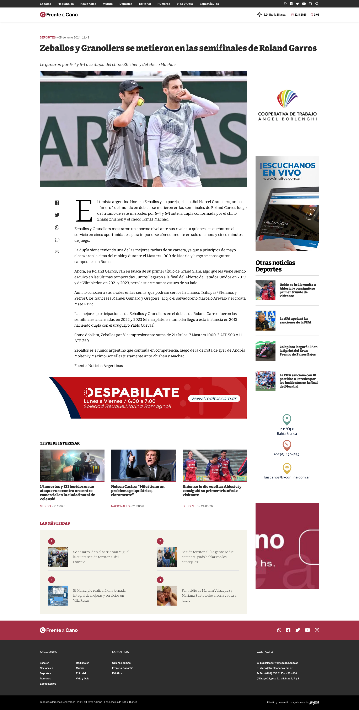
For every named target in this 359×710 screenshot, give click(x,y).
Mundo (108, 3)
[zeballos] (143, 129)
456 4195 (278, 673)
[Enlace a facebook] (291, 3)
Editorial (145, 3)
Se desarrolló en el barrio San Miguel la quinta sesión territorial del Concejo (101, 557)
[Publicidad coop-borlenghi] (287, 104)
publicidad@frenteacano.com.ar (279, 663)
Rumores (163, 3)
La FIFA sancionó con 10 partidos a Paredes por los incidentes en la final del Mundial (299, 380)
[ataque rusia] (72, 465)
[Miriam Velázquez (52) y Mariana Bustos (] (167, 596)
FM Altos (117, 673)
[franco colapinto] (265, 351)
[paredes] (265, 381)
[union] (265, 290)
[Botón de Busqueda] (317, 4)
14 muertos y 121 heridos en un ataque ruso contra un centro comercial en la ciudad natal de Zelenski (67, 492)
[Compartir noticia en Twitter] (57, 215)
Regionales (66, 3)
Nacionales (88, 3)
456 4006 (291, 673)
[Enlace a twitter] (297, 3)
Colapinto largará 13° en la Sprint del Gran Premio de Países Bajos (298, 350)
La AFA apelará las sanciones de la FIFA (295, 320)
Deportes (125, 3)
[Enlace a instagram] (310, 3)
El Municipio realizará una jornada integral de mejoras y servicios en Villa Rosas (99, 595)
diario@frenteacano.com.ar (276, 668)
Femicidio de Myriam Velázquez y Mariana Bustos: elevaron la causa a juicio (209, 595)
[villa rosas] (58, 596)
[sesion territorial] (58, 557)
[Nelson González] (167, 557)
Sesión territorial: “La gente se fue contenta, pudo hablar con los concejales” (208, 557)
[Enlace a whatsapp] (285, 3)
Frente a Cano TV (122, 668)
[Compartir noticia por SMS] (57, 240)
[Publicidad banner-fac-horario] (287, 546)
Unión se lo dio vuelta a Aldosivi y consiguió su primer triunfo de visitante (298, 290)
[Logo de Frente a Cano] (59, 14)
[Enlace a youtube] (304, 3)
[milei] (143, 465)
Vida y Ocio (185, 3)
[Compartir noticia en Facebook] (57, 203)
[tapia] (265, 321)
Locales (45, 3)
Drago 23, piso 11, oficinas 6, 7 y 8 (279, 678)
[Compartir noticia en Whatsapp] (57, 227)
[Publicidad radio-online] (287, 203)
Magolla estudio (299, 702)
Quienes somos (121, 663)
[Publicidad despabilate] (143, 398)
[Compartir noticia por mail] (57, 251)
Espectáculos (209, 3)
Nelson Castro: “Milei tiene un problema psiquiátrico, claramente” (138, 490)
